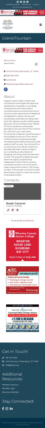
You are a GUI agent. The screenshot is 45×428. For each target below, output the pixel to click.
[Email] (13, 210)
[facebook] (6, 89)
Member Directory (10, 385)
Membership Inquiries (13, 4)
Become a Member (10, 392)
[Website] (17, 210)
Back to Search (10, 60)
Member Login (26, 4)
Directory (36, 4)
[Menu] (40, 25)
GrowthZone (28, 221)
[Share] (36, 64)
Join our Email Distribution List (22, 7)
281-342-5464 (11, 358)
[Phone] (8, 210)
